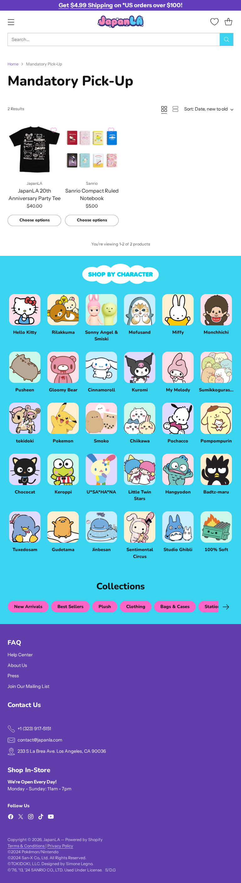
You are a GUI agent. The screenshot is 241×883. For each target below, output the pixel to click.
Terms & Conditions (27, 846)
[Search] (226, 39)
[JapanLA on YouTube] (51, 818)
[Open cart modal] (228, 21)
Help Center (20, 655)
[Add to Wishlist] (53, 130)
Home (13, 64)
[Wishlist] (214, 22)
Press (13, 676)
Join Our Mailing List (28, 686)
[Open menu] (10, 21)
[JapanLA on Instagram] (31, 818)
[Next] (225, 606)
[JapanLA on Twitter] (20, 818)
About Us (17, 665)
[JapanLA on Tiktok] (41, 818)
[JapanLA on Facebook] (10, 818)
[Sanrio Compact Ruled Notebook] (92, 149)
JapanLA (51, 839)
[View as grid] (164, 109)
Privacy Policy (60, 846)
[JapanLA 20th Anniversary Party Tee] (34, 149)
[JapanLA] (120, 22)
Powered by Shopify (84, 839)
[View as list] (175, 109)
